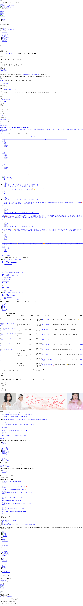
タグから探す (4, 38)
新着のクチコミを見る (5, 37)
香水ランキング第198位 (45, 354)
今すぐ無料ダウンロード (4, 596)
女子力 (3, 305)
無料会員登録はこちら (6, 27)
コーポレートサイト (5, 541)
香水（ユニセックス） (7, 99)
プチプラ (3, 304)
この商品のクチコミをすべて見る (5, 255)
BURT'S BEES (4, 443)
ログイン (3, 20)
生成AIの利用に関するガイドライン (7, 552)
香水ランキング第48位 (45, 334)
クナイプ (3, 442)
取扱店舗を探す (4, 41)
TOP (2, 114)
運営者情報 (4, 539)
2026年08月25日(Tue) (3, 465)
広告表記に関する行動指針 (26, 74)
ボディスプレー (4, 303)
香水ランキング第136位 (45, 349)
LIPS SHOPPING (4, 32)
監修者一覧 (4, 558)
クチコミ (3, 115)
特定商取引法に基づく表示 (6, 572)
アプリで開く (2, 3)
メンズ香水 (4, 472)
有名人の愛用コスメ (5, 457)
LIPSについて (4, 540)
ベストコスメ (4, 458)
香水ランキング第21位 (45, 319)
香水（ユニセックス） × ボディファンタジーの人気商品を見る (10, 299)
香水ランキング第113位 (45, 324)
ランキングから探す (5, 34)
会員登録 (1, 580)
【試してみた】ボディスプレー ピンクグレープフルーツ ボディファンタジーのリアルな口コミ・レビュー (18, 524)
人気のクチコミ (4, 560)
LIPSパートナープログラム (6, 550)
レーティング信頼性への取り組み (36, 74)
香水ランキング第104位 (45, 344)
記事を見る (2, 438)
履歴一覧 (4, 28)
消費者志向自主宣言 (5, 545)
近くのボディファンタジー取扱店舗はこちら (9, 89)
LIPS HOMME (4, 568)
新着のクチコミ (4, 561)
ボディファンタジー (6, 54)
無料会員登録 (10, 596)
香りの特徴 (3, 101)
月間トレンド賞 (4, 459)
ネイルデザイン (4, 456)
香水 (2, 99)
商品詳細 (2, 56)
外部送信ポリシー (5, 544)
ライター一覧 (4, 559)
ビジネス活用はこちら (5, 554)
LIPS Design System (5, 553)
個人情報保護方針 (5, 542)
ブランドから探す (5, 448)
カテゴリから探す (5, 447)
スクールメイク (4, 307)
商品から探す (4, 35)
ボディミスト (4, 310)
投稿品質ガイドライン (5, 551)
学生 (2, 308)
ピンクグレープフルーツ (6, 309)
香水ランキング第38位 (45, 329)
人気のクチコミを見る (5, 36)
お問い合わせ (4, 555)
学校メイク (4, 306)
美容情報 (3, 566)
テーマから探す (4, 39)
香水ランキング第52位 (45, 339)
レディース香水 (4, 471)
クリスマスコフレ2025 (5, 460)
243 (1, 62)
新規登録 (3, 19)
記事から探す (4, 40)
